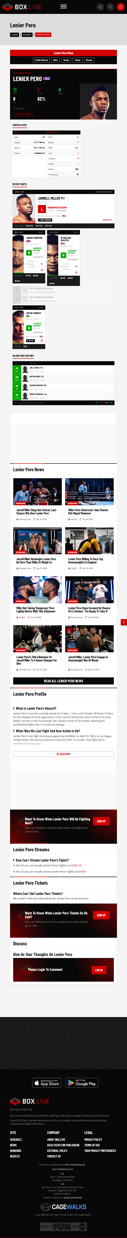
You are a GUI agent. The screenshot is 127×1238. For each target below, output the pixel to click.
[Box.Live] (22, 7)
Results (15, 1156)
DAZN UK (76, 865)
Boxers (27, 34)
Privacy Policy (93, 1139)
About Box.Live (56, 1139)
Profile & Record (41, 60)
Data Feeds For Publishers (63, 1145)
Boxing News (20, 503)
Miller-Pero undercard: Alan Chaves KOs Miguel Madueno (88, 511)
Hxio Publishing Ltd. (75, 1164)
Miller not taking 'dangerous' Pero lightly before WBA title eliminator (35, 609)
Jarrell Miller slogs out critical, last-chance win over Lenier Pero (36, 511)
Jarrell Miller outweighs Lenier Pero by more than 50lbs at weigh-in (36, 560)
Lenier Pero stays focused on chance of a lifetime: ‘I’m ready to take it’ (89, 609)
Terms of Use (92, 1145)
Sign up (101, 821)
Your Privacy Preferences (100, 1150)
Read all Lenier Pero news (63, 681)
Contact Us (54, 1156)
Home (14, 34)
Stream (66, 60)
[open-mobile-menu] (63, 7)
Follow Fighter (24, 114)
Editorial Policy (57, 1150)
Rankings (15, 1150)
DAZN (82, 871)
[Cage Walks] (63, 1207)
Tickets (77, 60)
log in (99, 970)
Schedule (16, 1139)
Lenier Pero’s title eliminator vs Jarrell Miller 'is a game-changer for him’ (36, 660)
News (55, 60)
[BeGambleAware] (63, 1227)
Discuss (89, 60)
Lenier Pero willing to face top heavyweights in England (85, 560)
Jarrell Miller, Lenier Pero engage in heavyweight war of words (88, 658)
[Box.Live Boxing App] (46, 1083)
